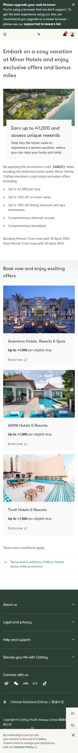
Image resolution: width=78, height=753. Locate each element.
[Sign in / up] (72, 34)
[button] (17, 359)
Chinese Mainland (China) (28, 702)
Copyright (9, 719)
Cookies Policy (24, 747)
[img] (73, 4)
